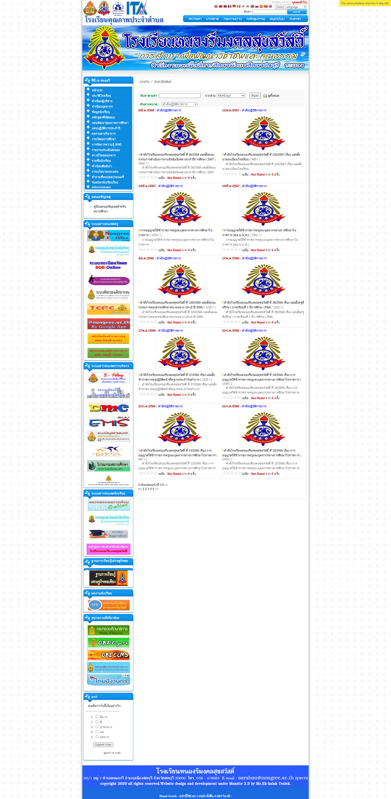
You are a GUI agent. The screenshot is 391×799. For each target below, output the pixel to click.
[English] (216, 7)
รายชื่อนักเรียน (101, 160)
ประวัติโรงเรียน (101, 95)
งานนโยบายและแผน (105, 171)
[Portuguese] (252, 7)
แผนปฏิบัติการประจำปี (106, 128)
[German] (234, 7)
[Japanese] (243, 7)
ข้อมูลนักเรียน (101, 112)
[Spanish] (261, 7)
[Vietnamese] (266, 7)
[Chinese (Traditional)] (225, 7)
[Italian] (239, 7)
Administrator (101, 187)
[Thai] (270, 7)
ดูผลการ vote (112, 752)
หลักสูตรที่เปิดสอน (103, 117)
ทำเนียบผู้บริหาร (102, 101)
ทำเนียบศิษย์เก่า (102, 166)
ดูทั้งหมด (273, 95)
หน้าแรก (97, 90)
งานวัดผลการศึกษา (104, 139)
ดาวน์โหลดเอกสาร (104, 155)
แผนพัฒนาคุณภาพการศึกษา (110, 122)
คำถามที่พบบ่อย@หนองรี (108, 177)
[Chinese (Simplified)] (220, 7)
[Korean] (248, 7)
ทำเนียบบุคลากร (102, 106)
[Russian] (257, 7)
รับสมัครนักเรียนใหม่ (105, 182)
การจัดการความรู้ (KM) (107, 144)
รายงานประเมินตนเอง (106, 150)
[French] (229, 7)
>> (157, 489)
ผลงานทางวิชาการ (104, 133)
